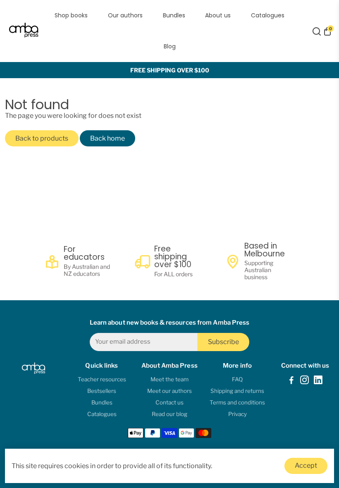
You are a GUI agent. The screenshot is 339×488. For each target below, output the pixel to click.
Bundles (174, 15)
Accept (306, 465)
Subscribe (223, 342)
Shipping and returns (237, 391)
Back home (107, 138)
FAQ (237, 379)
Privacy (237, 414)
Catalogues (267, 15)
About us (218, 15)
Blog (170, 46)
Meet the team (169, 379)
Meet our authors (169, 391)
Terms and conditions (237, 402)
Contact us (169, 402)
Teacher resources (102, 379)
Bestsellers (101, 391)
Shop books (71, 15)
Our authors (125, 15)
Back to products (41, 138)
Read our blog (169, 414)
